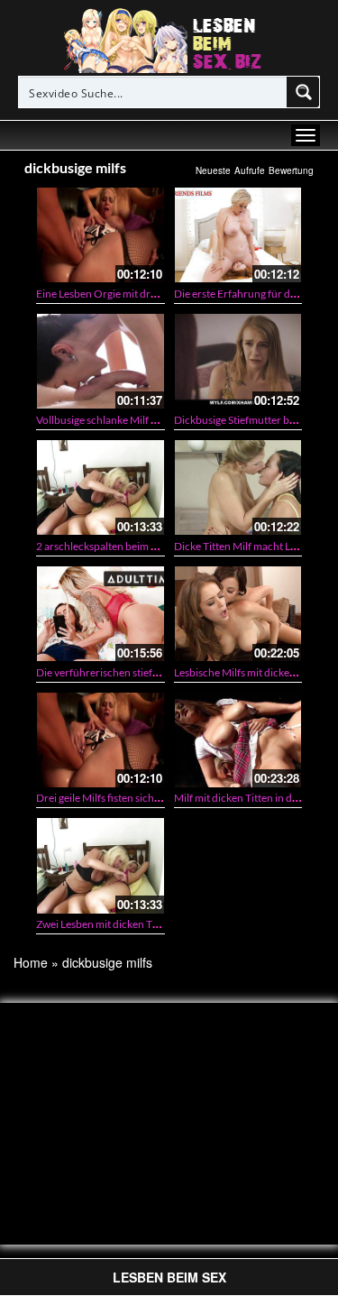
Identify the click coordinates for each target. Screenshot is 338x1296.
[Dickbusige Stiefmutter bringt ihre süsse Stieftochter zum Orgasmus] (238, 361)
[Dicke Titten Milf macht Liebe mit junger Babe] (238, 487)
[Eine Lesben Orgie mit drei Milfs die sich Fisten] (100, 235)
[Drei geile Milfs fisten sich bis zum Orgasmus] (100, 740)
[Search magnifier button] (303, 92)
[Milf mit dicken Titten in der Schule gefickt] (238, 740)
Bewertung (291, 170)
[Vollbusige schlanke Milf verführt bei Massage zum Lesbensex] (100, 361)
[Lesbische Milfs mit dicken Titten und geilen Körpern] (238, 613)
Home (31, 962)
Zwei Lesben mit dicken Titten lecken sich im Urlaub (156, 924)
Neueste (213, 170)
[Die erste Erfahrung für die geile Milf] (238, 235)
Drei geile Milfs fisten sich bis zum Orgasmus (139, 797)
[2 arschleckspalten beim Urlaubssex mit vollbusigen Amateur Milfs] (100, 487)
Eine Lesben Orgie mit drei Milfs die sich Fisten (143, 293)
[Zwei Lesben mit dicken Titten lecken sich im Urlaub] (100, 865)
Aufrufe (249, 170)
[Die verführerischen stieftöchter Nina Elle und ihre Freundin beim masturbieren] (100, 613)
